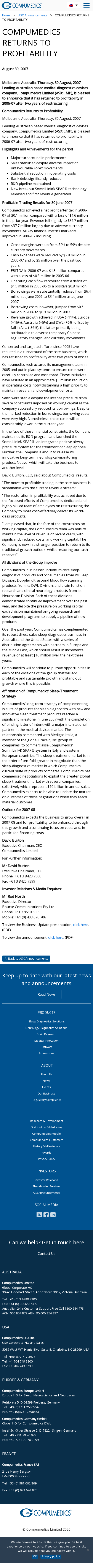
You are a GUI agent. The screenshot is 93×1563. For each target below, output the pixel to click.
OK (35, 1556)
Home (6, 15)
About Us (47, 1074)
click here (80, 924)
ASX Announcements (32, 15)
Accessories (47, 1053)
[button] (73, 5)
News (46, 1081)
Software (47, 1047)
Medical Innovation (46, 1041)
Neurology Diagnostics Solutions (46, 1028)
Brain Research (46, 1034)
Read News (47, 994)
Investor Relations (46, 1180)
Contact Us (46, 1253)
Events (46, 1087)
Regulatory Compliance (46, 1100)
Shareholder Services (46, 1186)
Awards (46, 1153)
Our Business (46, 1093)
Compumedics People (46, 1134)
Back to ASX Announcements (27, 958)
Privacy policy (51, 1556)
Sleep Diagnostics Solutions (47, 1021)
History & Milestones (46, 1146)
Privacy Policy (46, 1159)
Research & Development (46, 1121)
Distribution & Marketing (46, 1127)
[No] (87, 1550)
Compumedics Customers (46, 1140)
